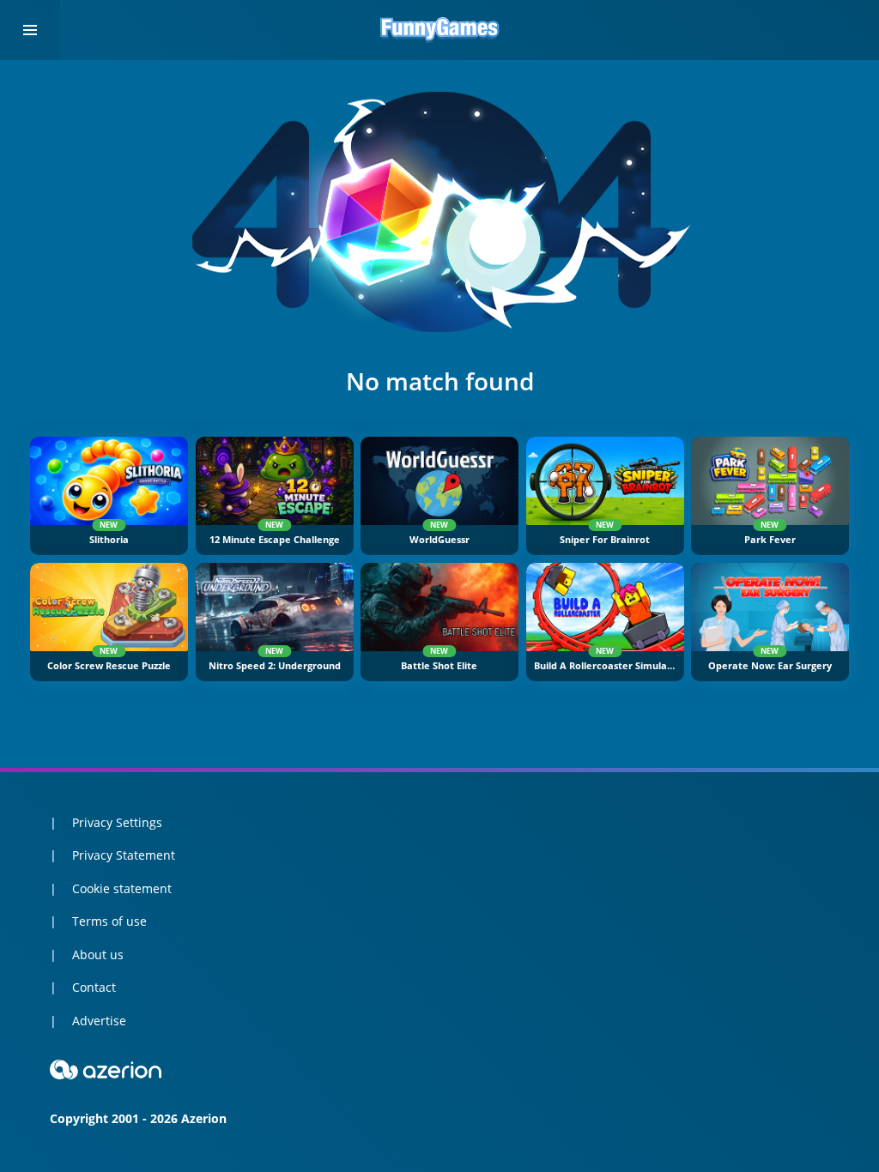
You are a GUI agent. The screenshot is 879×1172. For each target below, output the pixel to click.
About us (98, 954)
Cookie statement (122, 888)
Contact (94, 987)
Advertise (99, 1020)
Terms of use (109, 921)
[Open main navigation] (30, 30)
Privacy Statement (123, 855)
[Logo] (439, 30)
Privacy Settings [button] (117, 822)
